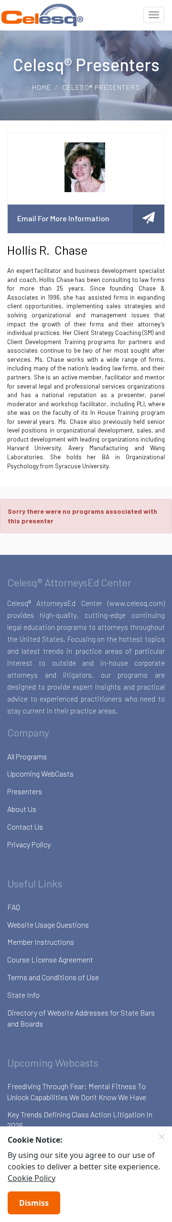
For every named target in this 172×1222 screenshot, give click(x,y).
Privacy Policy (29, 844)
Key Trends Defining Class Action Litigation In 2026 (79, 1120)
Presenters (24, 791)
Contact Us (25, 826)
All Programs (27, 756)
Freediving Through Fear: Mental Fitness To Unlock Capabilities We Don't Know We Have (76, 1091)
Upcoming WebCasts (40, 773)
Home (41, 87)
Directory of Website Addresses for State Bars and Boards (81, 1018)
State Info (23, 994)
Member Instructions (40, 941)
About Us (21, 808)
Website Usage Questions (48, 924)
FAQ (13, 906)
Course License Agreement (50, 959)
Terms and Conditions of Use (53, 977)
